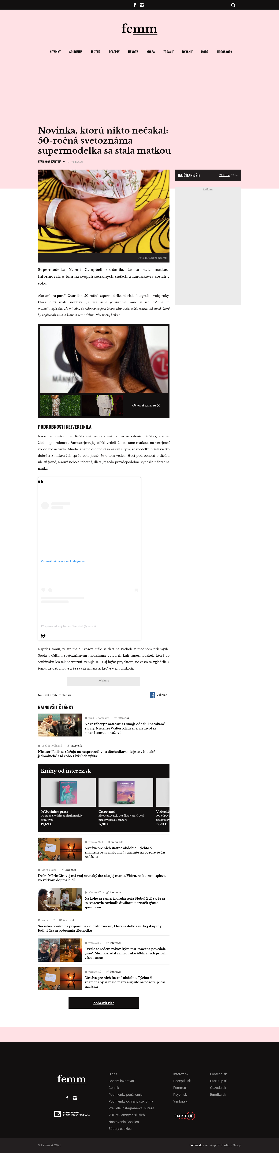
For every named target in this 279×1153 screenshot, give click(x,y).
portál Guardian (70, 296)
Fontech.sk (218, 1074)
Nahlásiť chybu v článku (54, 695)
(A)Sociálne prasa (54, 811)
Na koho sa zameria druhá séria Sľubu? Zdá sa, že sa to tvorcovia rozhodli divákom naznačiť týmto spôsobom (125, 903)
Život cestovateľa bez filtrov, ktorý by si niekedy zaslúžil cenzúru (121, 817)
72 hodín (224, 175)
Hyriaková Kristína (49, 161)
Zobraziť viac (103, 1003)
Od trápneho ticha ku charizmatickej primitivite (62, 817)
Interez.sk (180, 1074)
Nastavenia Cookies (124, 1122)
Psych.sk (180, 1094)
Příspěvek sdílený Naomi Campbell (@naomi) (68, 626)
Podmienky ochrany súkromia (131, 1101)
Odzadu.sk (218, 1088)
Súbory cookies (120, 1129)
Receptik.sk (182, 1081)
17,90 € (104, 824)
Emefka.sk (218, 1094)
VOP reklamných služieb (127, 1115)
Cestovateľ (107, 811)
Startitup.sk (219, 1081)
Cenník (114, 1088)
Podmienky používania (126, 1094)
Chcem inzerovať (121, 1081)
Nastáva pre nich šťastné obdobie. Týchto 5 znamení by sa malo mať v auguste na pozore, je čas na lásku (125, 852)
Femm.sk (180, 1088)
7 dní (235, 175)
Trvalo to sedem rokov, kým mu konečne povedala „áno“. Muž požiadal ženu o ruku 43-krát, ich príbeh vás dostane (125, 953)
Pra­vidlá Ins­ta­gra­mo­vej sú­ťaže (131, 1108)
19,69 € (46, 824)
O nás (113, 1074)
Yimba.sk (180, 1101)
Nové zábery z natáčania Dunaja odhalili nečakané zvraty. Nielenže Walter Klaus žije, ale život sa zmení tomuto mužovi (125, 728)
